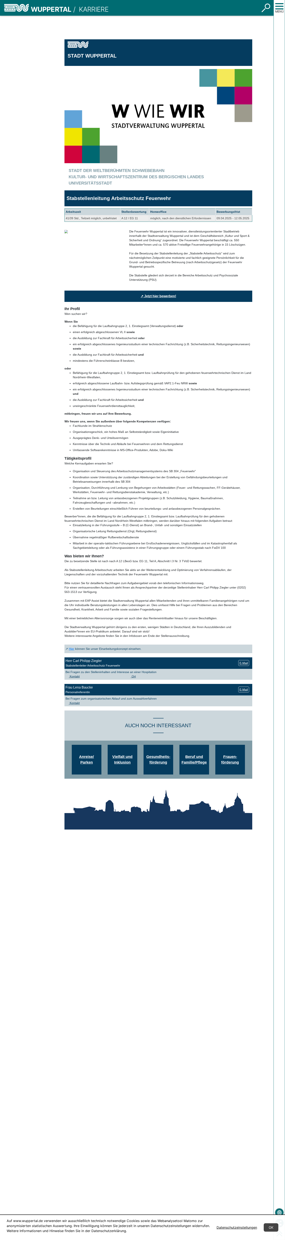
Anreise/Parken (86, 759)
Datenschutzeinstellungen (237, 1227)
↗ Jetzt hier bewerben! (158, 296)
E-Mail (244, 663)
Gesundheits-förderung (158, 759)
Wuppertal (51, 9)
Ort (133, 676)
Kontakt (74, 676)
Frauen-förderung (230, 759)
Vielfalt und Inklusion (122, 759)
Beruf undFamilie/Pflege (194, 759)
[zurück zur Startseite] (16, 8)
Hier (71, 648)
